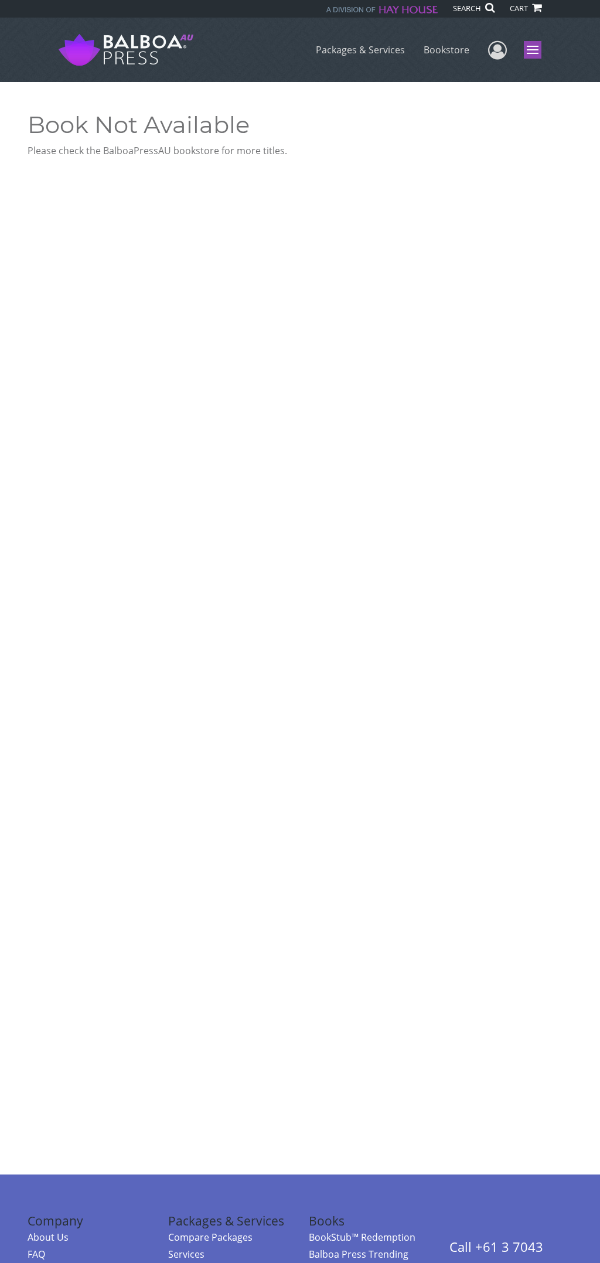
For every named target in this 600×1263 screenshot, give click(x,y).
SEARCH (468, 8)
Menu (536, 50)
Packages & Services (360, 49)
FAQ (36, 1254)
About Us (48, 1237)
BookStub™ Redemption (362, 1237)
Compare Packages (210, 1237)
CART (520, 8)
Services (186, 1254)
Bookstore (446, 49)
